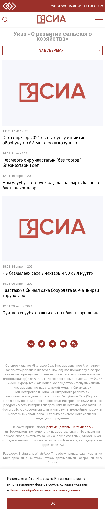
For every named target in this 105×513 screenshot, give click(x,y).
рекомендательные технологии (69, 427)
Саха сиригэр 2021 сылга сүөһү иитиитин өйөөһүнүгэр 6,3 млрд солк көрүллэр (43, 140)
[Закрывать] (100, 472)
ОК (52, 503)
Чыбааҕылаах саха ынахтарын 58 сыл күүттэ (47, 273)
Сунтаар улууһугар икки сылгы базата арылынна (51, 312)
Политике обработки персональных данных (45, 490)
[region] (52, 490)
